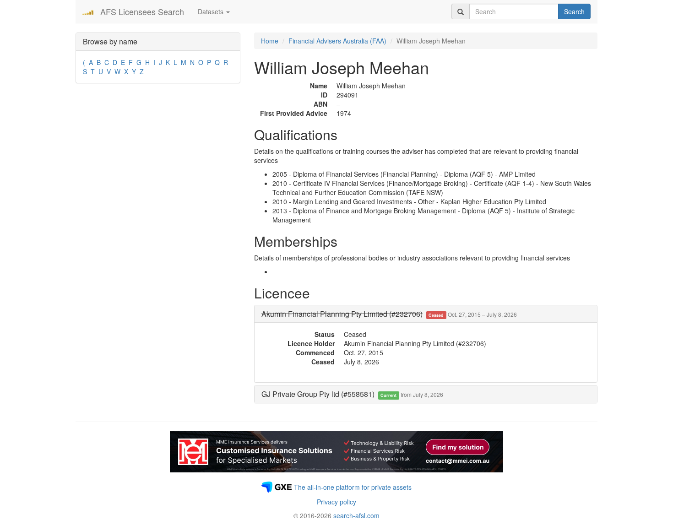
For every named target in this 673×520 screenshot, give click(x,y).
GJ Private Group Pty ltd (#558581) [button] (352, 394)
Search (574, 11)
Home (269, 40)
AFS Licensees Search (142, 11)
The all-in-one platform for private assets (353, 487)
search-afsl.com (356, 515)
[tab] (426, 314)
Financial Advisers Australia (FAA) (337, 40)
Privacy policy (336, 501)
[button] (389, 314)
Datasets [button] (211, 11)
